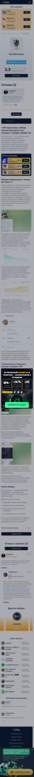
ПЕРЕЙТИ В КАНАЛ (17, 405)
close (31, 369)
